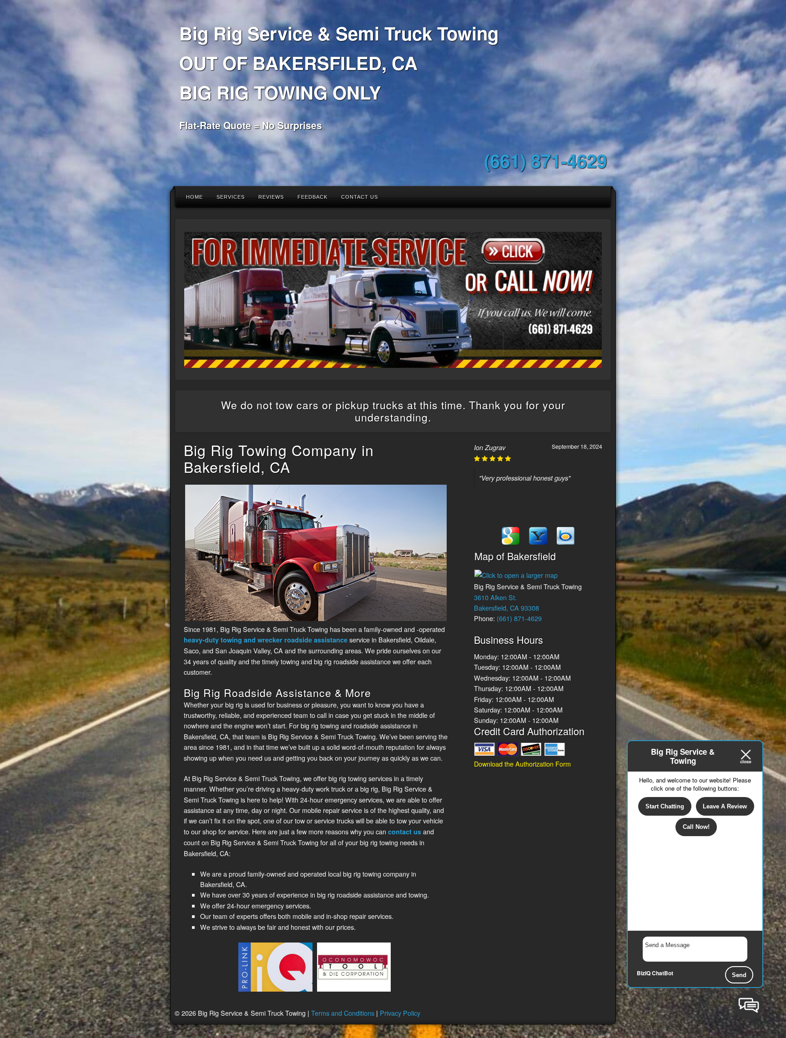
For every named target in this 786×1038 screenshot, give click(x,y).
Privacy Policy (400, 1013)
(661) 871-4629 (545, 160)
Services (231, 197)
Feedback (312, 197)
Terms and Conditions (342, 1013)
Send (739, 975)
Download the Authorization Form (522, 763)
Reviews (271, 197)
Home (194, 197)
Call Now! (696, 826)
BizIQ (643, 973)
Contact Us (359, 197)
